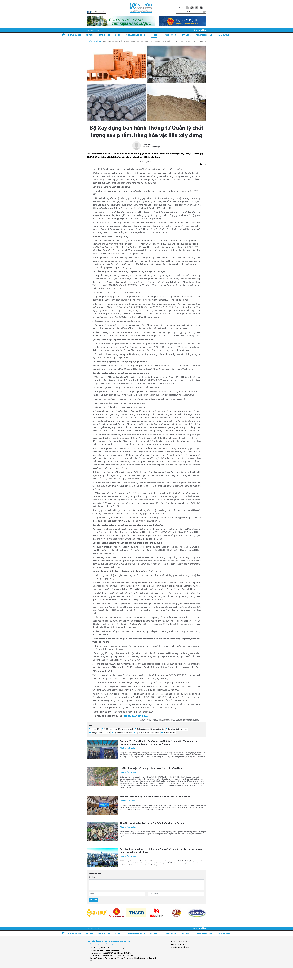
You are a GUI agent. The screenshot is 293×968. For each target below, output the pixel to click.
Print (204, 164)
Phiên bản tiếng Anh (97, 12)
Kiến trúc (89, 35)
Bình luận (92, 877)
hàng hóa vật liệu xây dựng (177, 729)
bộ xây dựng (95, 729)
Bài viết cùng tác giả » (153, 147)
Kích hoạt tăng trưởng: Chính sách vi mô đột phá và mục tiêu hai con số (155, 797)
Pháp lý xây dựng (223, 35)
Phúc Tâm (147, 144)
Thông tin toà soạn (204, 35)
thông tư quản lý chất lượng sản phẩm (150, 729)
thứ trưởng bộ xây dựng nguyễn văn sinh (118, 729)
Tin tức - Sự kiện (74, 35)
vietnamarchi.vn (169, 733)
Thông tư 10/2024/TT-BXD (135, 716)
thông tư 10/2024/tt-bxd (100, 733)
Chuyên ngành (104, 35)
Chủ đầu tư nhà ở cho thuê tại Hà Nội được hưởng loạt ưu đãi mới (152, 823)
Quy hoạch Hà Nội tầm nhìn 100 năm (135, 41)
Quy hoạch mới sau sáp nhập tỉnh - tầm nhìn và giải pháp (179, 41)
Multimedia (186, 35)
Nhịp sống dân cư (169, 35)
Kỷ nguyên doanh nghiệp (135, 35)
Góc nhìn (153, 35)
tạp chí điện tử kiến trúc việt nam (148, 733)
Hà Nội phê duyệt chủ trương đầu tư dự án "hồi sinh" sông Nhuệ (151, 768)
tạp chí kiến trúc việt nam (122, 733)
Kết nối (117, 35)
